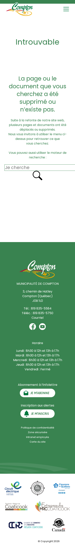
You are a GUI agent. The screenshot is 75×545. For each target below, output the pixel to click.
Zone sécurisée (37, 432)
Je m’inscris (40, 413)
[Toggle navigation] (66, 9)
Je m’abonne (39, 393)
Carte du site (38, 441)
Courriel (37, 317)
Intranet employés (37, 437)
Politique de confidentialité (37, 427)
